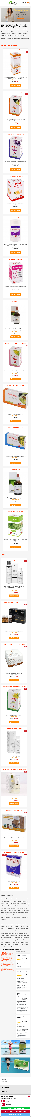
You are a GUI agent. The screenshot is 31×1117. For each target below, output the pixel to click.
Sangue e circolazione (6, 955)
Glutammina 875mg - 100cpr (15, 217)
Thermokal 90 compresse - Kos (15, 176)
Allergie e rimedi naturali (6, 958)
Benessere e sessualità (6, 967)
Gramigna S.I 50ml (15, 469)
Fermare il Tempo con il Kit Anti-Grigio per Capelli (14, 559)
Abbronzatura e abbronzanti (7, 970)
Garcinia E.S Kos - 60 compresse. (15, 385)
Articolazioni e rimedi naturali (7, 960)
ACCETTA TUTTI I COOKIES (15, 1108)
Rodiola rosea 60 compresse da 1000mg (15, 343)
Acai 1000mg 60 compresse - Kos (16, 134)
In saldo (4, 555)
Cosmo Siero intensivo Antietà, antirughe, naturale (14, 770)
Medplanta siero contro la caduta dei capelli (14, 645)
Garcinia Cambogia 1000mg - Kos (16, 92)
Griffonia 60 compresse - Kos (16, 427)
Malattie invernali (5, 959)
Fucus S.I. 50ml (15, 301)
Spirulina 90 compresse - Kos (15, 511)
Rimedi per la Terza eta (6, 965)
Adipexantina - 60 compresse (14, 810)
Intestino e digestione (6, 954)
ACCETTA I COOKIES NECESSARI (15, 1111)
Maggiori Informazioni (15, 1114)
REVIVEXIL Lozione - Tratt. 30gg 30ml (14, 602)
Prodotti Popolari (9, 45)
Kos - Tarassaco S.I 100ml (15, 50)
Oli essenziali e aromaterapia (7, 964)
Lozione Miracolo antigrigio (14, 728)
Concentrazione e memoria (7, 953)
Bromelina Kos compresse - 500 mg (14, 852)
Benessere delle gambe (6, 957)
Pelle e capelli (4, 968)
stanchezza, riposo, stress (7, 969)
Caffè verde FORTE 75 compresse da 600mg (14, 686)
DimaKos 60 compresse (15, 259)
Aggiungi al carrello (15, 85)
